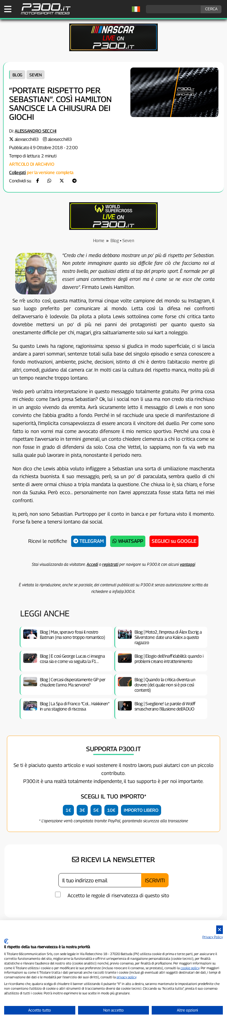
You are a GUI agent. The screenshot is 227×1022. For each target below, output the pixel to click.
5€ (96, 810)
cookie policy (189, 968)
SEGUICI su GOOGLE (174, 541)
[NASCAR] (113, 49)
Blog (17, 74)
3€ (82, 810)
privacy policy (126, 977)
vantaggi (187, 564)
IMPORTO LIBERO (141, 810)
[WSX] (113, 228)
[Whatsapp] (49, 181)
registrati (110, 564)
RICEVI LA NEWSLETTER (117, 859)
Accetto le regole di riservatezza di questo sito (118, 895)
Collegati (17, 172)
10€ (111, 810)
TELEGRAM (91, 541)
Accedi (92, 564)
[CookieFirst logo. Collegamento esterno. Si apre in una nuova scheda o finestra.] (6, 941)
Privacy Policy (212, 937)
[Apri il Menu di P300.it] (7, 9)
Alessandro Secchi (35, 131)
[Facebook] (37, 181)
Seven (35, 74)
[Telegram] (74, 181)
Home (98, 240)
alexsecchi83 (27, 139)
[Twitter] (61, 181)
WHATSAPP (130, 541)
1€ (68, 810)
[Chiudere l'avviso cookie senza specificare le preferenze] (219, 929)
